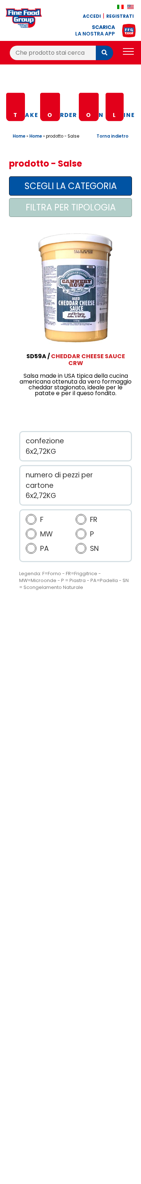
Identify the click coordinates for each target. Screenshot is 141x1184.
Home (19, 136)
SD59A (36, 356)
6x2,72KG (41, 451)
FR (93, 519)
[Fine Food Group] (23, 19)
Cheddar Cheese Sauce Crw (88, 359)
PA (44, 548)
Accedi (92, 16)
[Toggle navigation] (128, 53)
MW (46, 534)
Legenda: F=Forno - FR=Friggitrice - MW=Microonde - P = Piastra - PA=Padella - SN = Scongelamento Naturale (74, 580)
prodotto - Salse (62, 136)
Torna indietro (112, 136)
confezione (45, 441)
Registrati (120, 16)
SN (94, 548)
